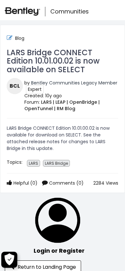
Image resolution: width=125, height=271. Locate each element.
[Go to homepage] (22, 12)
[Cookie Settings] (9, 260)
